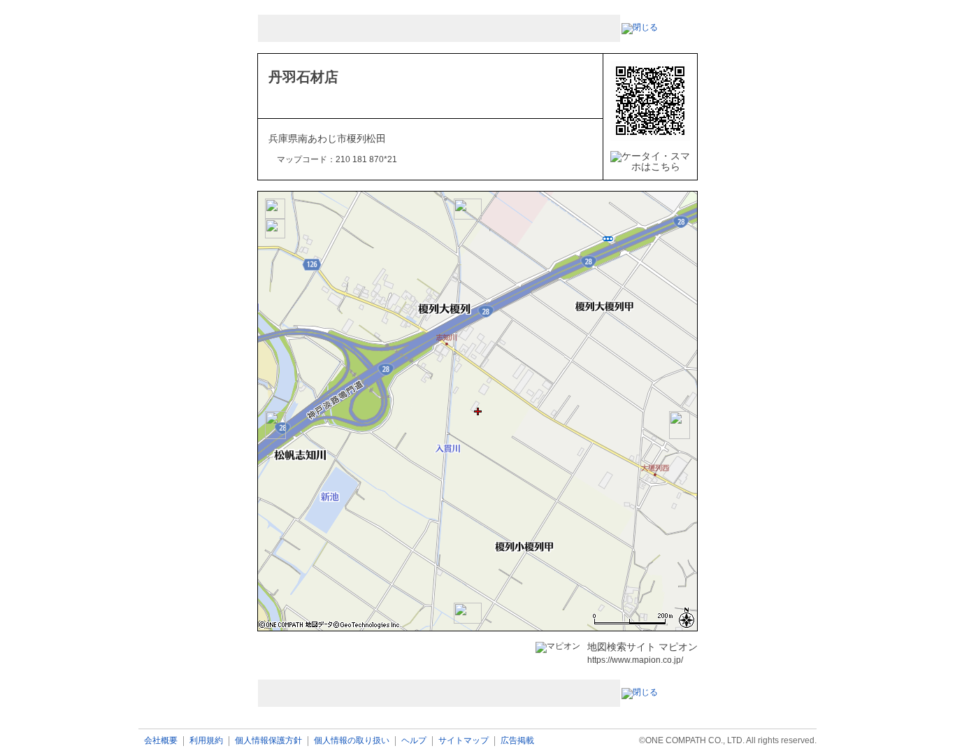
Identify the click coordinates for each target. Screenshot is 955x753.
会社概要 (161, 740)
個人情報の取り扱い (351, 740)
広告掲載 (517, 740)
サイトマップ (463, 740)
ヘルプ (413, 740)
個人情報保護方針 (268, 740)
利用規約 (206, 740)
